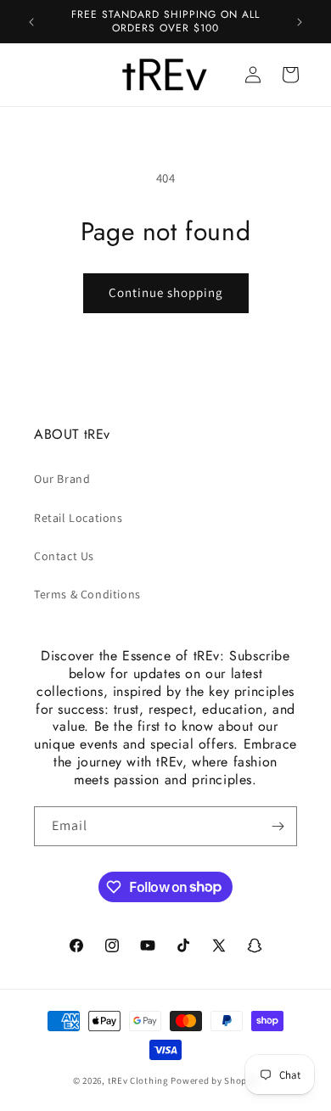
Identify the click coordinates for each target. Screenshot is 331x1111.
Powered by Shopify (214, 1080)
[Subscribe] (277, 826)
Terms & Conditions (87, 594)
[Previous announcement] (31, 22)
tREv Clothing (138, 1080)
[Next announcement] (299, 22)
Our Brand (62, 478)
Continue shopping (166, 292)
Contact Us (64, 556)
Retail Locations (78, 517)
